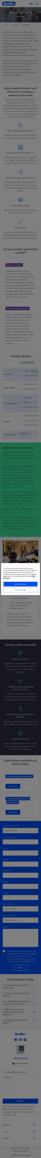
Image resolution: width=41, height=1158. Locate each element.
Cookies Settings (20, 590)
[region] (20, 579)
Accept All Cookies (20, 584)
